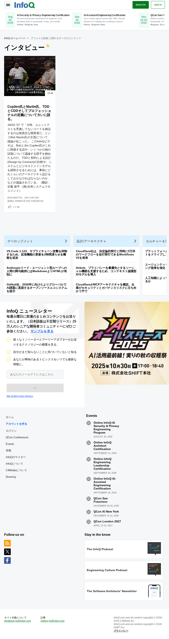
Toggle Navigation (8, 4)
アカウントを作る (16, 423)
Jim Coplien (31, 197)
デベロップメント (20, 241)
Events (10, 443)
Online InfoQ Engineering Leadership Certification (102, 463)
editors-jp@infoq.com (53, 620)
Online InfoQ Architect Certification (102, 446)
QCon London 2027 (107, 521)
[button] (35, 388)
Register (141, 4)
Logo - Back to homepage (24, 4)
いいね (16, 206)
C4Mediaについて (16, 470)
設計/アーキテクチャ (91, 241)
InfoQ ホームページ (15, 38)
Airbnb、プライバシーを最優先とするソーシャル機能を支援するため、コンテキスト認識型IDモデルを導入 (106, 271)
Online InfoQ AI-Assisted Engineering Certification (105, 483)
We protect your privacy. (20, 396)
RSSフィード (48, 47)
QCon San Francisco (101, 500)
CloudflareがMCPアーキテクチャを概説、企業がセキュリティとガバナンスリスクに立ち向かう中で (106, 288)
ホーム (10, 417)
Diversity (11, 476)
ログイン (11, 430)
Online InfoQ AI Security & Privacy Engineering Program (106, 427)
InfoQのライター (16, 457)
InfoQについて (14, 463)
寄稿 (8, 450)
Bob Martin (14, 197)
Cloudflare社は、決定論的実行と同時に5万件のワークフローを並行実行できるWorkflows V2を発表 (105, 254)
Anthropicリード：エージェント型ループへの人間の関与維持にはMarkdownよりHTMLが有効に (37, 271)
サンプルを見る (42, 331)
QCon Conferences (17, 437)
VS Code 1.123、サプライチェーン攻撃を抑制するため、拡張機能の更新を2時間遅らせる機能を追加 (37, 254)
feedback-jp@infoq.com (17, 620)
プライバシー (121, 630)
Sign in (158, 4)
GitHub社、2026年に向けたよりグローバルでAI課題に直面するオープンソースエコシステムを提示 (37, 288)
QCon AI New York (106, 511)
